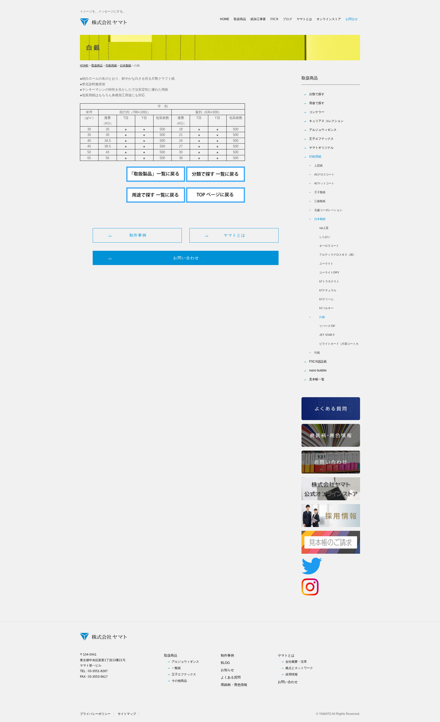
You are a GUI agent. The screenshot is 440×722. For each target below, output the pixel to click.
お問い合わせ (186, 258)
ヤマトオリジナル (321, 147)
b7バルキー (326, 308)
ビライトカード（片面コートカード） (339, 345)
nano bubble (318, 370)
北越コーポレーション (328, 210)
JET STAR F (327, 334)
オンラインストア (329, 19)
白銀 (322, 316)
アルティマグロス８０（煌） (337, 254)
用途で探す (316, 103)
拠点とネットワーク (299, 668)
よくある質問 (231, 677)
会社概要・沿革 (296, 661)
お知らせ (227, 670)
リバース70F (327, 325)
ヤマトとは (304, 19)
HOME (224, 19)
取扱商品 (240, 19)
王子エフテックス (321, 139)
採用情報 (291, 674)
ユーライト (326, 263)
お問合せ (352, 19)
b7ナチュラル (327, 290)
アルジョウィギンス (323, 130)
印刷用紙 (111, 65)
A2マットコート (324, 183)
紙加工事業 (258, 19)
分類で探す (316, 94)
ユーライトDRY (329, 272)
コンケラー (316, 112)
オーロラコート (329, 245)
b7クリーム (326, 299)
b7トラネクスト (329, 281)
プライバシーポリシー (95, 714)
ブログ (287, 19)
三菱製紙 (319, 201)
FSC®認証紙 (318, 361)
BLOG (225, 663)
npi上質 (323, 227)
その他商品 (179, 681)
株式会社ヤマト (103, 22)
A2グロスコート (324, 174)
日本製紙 (125, 65)
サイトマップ (127, 714)
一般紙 (176, 668)
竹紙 (317, 352)
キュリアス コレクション (326, 121)
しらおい (325, 236)
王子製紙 (319, 192)
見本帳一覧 (316, 379)
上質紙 (318, 165)
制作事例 (138, 235)
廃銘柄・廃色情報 (234, 685)
